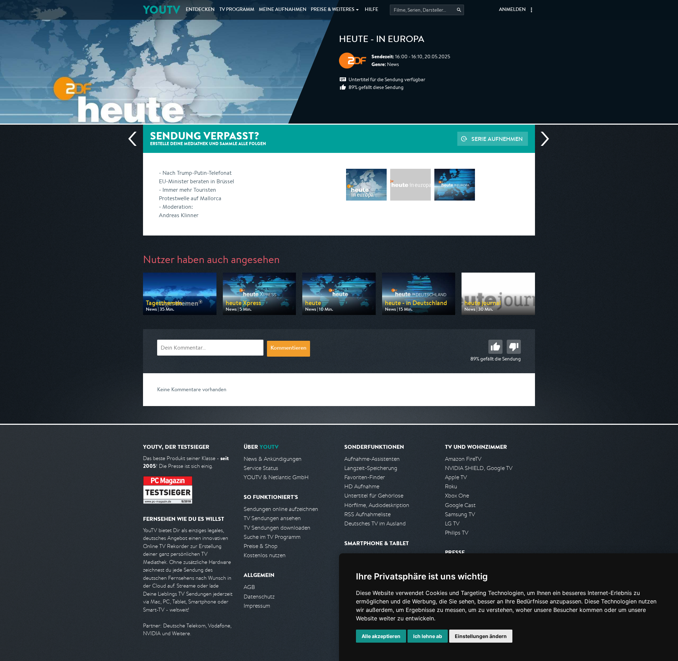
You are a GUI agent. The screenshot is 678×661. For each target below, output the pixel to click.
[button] (531, 10)
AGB (249, 587)
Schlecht (514, 347)
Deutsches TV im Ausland (375, 523)
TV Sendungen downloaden (277, 527)
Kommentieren (288, 348)
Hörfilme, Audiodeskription (376, 505)
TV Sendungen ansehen (272, 518)
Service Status (261, 468)
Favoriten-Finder (364, 477)
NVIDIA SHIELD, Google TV (478, 468)
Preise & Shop (261, 546)
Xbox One (457, 495)
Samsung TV (460, 514)
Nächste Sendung (542, 139)
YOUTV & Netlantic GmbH (276, 477)
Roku (451, 486)
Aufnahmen (283, 9)
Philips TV (456, 532)
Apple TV (456, 477)
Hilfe (371, 9)
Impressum (257, 605)
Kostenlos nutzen (265, 555)
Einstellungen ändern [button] (481, 636)
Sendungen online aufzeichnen (281, 509)
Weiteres (333, 9)
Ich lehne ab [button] (427, 636)
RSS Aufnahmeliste (367, 514)
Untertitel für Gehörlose (373, 495)
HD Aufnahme (361, 486)
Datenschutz (259, 596)
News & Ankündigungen (273, 459)
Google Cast (460, 505)
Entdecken (200, 9)
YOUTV (161, 10)
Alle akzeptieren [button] (381, 636)
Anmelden (512, 9)
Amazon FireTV (463, 459)
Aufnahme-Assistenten (372, 459)
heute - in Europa (381, 40)
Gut (495, 347)
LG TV (452, 523)
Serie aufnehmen (497, 139)
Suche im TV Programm (272, 537)
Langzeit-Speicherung (370, 468)
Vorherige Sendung (135, 139)
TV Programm (236, 9)
